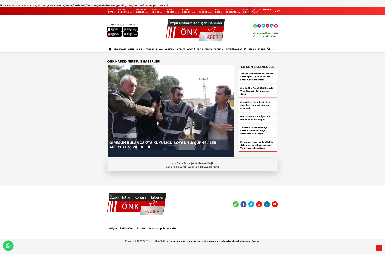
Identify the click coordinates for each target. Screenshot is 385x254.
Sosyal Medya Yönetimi (229, 241)
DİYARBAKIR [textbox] (265, 9)
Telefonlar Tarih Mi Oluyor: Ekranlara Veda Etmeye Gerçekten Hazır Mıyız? (254, 130)
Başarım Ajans (177, 241)
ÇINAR (131, 49)
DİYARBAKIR (120, 49)
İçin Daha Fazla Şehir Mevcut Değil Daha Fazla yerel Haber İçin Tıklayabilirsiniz (192, 165)
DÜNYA (208, 49)
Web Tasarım (209, 241)
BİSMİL (140, 49)
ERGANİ (150, 49)
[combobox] (266, 9)
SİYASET (180, 49)
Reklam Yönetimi (251, 241)
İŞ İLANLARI (250, 49)
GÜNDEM (170, 49)
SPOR (200, 49)
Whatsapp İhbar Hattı (162, 228)
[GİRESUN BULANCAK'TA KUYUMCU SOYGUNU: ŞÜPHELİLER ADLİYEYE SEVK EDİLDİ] (171, 107)
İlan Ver (141, 228)
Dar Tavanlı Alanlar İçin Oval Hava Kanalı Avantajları (255, 118)
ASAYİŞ (191, 49)
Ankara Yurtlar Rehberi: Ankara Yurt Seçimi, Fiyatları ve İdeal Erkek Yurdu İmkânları (256, 76)
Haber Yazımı (194, 241)
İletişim (112, 228)
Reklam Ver (127, 228)
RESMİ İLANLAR (234, 49)
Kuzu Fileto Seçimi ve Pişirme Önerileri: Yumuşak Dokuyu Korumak (255, 105)
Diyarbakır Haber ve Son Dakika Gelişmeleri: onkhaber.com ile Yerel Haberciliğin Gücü (257, 145)
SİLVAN (159, 49)
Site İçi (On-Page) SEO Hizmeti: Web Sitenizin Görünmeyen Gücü (256, 91)
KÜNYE (261, 49)
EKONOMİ (219, 49)
